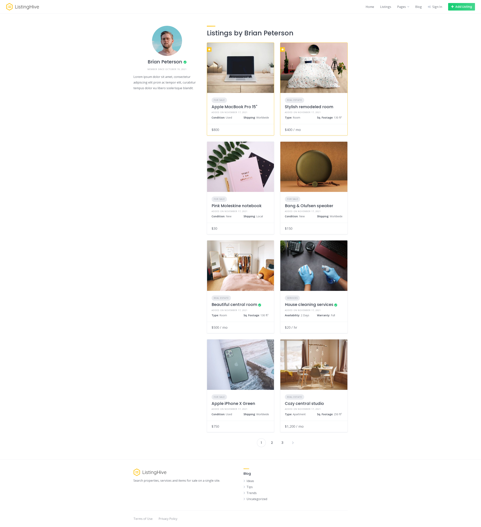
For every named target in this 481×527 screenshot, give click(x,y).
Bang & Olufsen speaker (309, 205)
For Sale (219, 100)
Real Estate (294, 100)
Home (370, 7)
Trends (252, 493)
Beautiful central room (234, 304)
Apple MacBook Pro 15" (234, 107)
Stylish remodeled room (309, 107)
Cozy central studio (304, 403)
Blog (418, 7)
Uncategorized (257, 499)
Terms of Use (143, 519)
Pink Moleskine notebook (237, 205)
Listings (385, 7)
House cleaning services (309, 304)
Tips (250, 487)
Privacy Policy (168, 519)
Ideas (250, 481)
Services (292, 298)
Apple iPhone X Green (233, 403)
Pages (401, 7)
